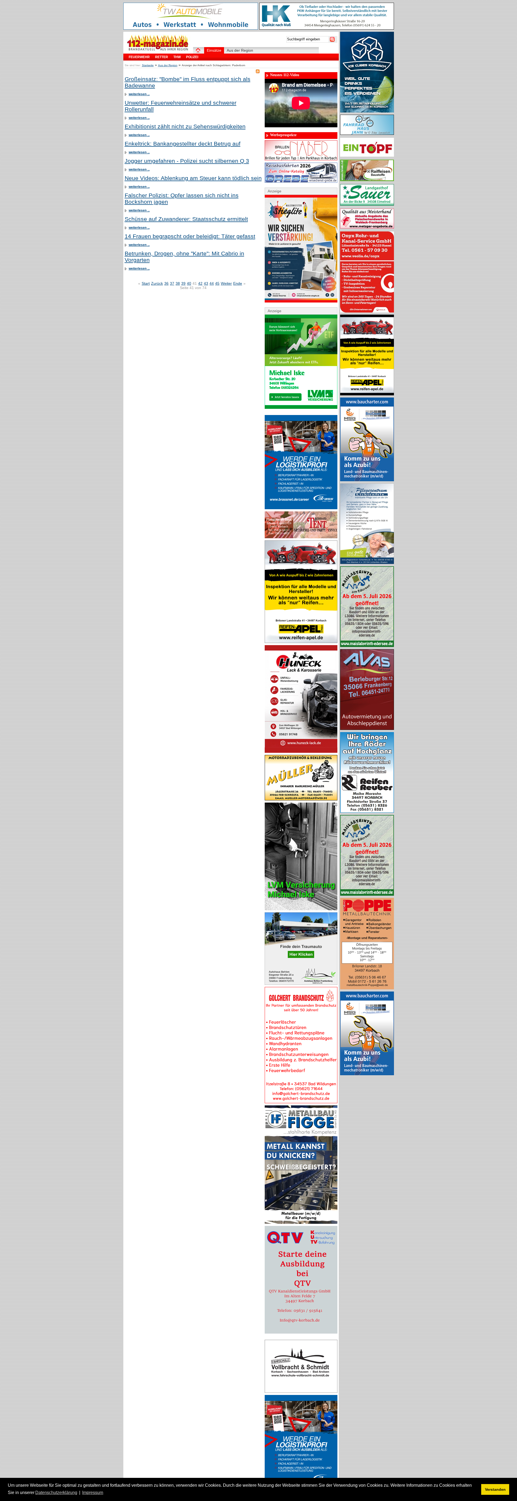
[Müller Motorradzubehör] (301, 799)
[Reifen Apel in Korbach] (301, 641)
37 (172, 283)
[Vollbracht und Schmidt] (301, 1391)
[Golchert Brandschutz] (301, 1102)
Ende (237, 283)
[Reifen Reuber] (367, 811)
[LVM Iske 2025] (301, 407)
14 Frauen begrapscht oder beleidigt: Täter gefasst (190, 236)
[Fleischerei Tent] (301, 537)
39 (183, 283)
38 (178, 283)
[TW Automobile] (190, 28)
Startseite (148, 65)
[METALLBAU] (367, 988)
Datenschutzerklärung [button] (56, 1492)
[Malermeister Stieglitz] (301, 301)
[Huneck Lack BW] (301, 751)
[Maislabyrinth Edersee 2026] (367, 646)
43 (206, 283)
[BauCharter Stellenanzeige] (367, 480)
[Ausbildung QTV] (301, 1332)
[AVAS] (367, 728)
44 (211, 283)
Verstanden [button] (495, 1489)
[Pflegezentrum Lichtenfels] (367, 563)
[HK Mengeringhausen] (326, 28)
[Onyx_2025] (367, 311)
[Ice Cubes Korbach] (367, 111)
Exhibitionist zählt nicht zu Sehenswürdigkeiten (185, 126)
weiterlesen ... (139, 94)
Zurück (157, 283)
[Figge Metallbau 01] (301, 1222)
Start (146, 283)
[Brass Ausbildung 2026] (301, 508)
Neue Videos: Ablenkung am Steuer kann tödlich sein (193, 178)
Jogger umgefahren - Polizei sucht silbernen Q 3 (187, 161)
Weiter (226, 283)
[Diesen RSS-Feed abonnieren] (258, 71)
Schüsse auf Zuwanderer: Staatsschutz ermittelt (186, 219)
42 (200, 283)
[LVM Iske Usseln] (301, 909)
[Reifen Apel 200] (367, 394)
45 (217, 283)
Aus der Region (167, 65)
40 (189, 283)
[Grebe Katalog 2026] (301, 181)
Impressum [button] (92, 1492)
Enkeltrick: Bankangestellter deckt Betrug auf (182, 143)
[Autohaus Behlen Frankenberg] (301, 983)
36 (166, 283)
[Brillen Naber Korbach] (301, 159)
